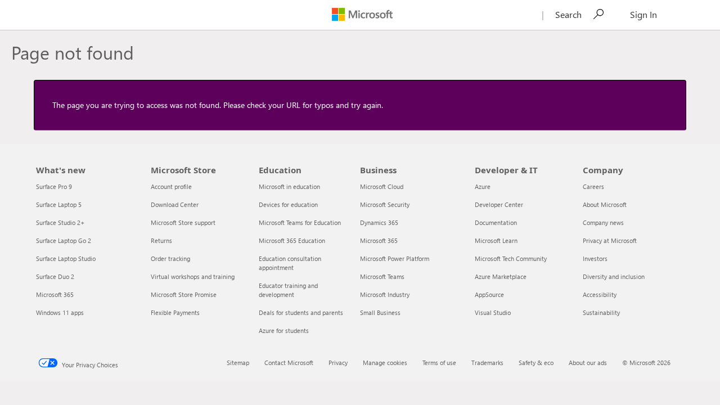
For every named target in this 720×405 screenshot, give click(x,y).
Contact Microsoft (288, 362)
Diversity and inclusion (614, 276)
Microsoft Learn (496, 240)
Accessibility (599, 294)
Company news (603, 222)
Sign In (643, 14)
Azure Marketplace (500, 276)
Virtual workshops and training (193, 276)
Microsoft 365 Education (292, 240)
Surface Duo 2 (55, 276)
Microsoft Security (385, 204)
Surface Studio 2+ (60, 222)
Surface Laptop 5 (59, 204)
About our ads (588, 362)
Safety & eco (536, 362)
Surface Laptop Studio (66, 258)
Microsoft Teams (382, 276)
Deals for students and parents (301, 312)
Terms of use (439, 362)
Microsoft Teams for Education (300, 222)
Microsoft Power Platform (394, 258)
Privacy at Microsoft (610, 240)
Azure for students (284, 330)
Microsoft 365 (55, 294)
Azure (482, 186)
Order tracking (170, 258)
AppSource (489, 294)
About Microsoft (605, 204)
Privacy (338, 362)
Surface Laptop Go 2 (63, 240)
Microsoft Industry (385, 294)
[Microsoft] (362, 11)
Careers (593, 186)
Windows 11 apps (60, 312)
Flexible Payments (175, 312)
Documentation (496, 222)
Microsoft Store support (183, 222)
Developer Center (499, 204)
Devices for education (288, 204)
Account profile (171, 186)
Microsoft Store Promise (184, 294)
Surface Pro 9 (54, 186)
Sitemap (238, 362)
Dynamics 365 (379, 222)
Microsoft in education (289, 186)
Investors (595, 258)
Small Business (380, 312)
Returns (161, 240)
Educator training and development (288, 290)
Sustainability (601, 312)
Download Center (175, 204)
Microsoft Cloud (381, 186)
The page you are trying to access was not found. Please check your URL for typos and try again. (217, 105)
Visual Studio (493, 312)
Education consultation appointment (290, 263)
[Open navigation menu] (30, 15)
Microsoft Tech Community (511, 258)
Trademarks (487, 362)
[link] (599, 14)
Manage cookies (385, 362)
